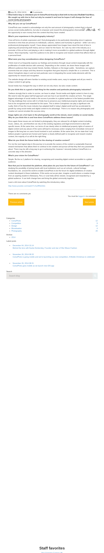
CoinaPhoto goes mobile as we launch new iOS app (33, 266)
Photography (16, 231)
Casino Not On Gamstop (36, 15)
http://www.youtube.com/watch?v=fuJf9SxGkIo (26, 186)
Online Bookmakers (14, 15)
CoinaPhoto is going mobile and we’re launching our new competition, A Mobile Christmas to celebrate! (54, 257)
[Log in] (99, 30)
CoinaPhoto (16, 221)
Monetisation (16, 228)
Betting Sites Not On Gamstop (61, 15)
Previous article (16, 202)
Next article (89, 202)
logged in (82, 196)
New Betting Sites (84, 15)
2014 (13, 237)
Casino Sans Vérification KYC (18, 21)
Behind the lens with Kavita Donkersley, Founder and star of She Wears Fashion (45, 248)
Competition (16, 223)
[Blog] (83, 30)
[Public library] (89, 30)
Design (14, 226)
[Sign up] (94, 30)
